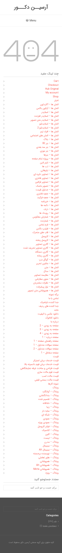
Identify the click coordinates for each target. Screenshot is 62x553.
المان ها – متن (51, 267)
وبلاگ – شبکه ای (50, 415)
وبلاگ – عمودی (51, 419)
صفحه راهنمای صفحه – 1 (46, 341)
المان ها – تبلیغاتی (50, 170)
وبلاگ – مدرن (51, 442)
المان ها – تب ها (50, 166)
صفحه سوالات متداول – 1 (46, 345)
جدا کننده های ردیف (49, 306)
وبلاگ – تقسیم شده (48, 399)
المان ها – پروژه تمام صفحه (45, 159)
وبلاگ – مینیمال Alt (49, 450)
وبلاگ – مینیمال (51, 446)
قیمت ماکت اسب (50, 376)
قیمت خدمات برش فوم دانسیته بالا (41, 364)
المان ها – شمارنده (49, 221)
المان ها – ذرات (51, 209)
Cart (56, 81)
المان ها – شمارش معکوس (46, 217)
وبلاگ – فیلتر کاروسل (48, 426)
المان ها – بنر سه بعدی (47, 147)
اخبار (56, 100)
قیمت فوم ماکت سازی (48, 372)
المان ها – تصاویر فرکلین (47, 182)
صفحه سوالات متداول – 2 (46, 349)
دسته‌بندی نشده (49, 525)
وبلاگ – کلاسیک (50, 430)
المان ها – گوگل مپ (49, 260)
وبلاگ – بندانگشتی (49, 395)
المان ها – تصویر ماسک (47, 186)
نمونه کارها (53, 384)
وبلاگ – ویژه (52, 473)
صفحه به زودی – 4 (49, 333)
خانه (56, 310)
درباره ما (55, 322)
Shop (56, 97)
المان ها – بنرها (51, 155)
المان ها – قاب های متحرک (46, 232)
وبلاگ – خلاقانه (51, 403)
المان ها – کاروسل (50, 236)
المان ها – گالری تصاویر (47, 244)
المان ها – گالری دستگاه (47, 252)
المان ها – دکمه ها (50, 205)
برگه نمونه (54, 294)
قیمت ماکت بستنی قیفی (47, 380)
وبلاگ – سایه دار (50, 411)
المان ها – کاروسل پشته (47, 240)
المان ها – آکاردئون (49, 104)
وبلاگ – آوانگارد (50, 391)
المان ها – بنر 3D (50, 143)
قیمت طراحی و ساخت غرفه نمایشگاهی (39, 368)
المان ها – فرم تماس (49, 225)
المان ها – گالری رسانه (48, 256)
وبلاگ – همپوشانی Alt (47, 465)
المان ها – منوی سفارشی (47, 279)
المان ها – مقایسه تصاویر (46, 275)
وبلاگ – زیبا (52, 407)
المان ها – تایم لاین (49, 163)
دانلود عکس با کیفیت (48, 314)
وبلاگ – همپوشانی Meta (46, 469)
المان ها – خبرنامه (50, 201)
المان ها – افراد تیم (49, 131)
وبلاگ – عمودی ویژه (48, 422)
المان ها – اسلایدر (50, 112)
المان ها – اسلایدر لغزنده (46, 116)
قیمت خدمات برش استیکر (46, 360)
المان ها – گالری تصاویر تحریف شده (41, 248)
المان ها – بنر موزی (49, 151)
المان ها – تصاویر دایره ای (46, 174)
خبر (55, 521)
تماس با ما (54, 298)
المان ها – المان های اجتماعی (44, 135)
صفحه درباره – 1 (50, 337)
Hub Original (52, 89)
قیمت (56, 356)
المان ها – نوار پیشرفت (47, 287)
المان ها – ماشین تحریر (47, 263)
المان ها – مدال (51, 271)
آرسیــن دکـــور (31, 7)
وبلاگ (56, 387)
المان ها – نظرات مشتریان (46, 283)
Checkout (53, 85)
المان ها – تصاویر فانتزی (47, 178)
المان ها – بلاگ (51, 139)
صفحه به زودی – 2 (49, 326)
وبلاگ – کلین (52, 434)
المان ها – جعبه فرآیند (48, 197)
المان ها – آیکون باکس (47, 108)
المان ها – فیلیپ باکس (47, 228)
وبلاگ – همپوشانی (49, 461)
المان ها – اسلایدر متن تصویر (44, 120)
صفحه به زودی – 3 (49, 329)
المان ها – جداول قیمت (47, 190)
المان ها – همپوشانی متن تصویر (43, 290)
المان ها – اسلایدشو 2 (48, 128)
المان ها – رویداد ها (49, 213)
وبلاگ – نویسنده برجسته (46, 453)
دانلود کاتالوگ (52, 318)
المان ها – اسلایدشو (49, 124)
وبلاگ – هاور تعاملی (48, 457)
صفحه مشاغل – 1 (50, 353)
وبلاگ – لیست (51, 438)
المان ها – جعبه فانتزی (48, 194)
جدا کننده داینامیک (49, 302)
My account (52, 93)
